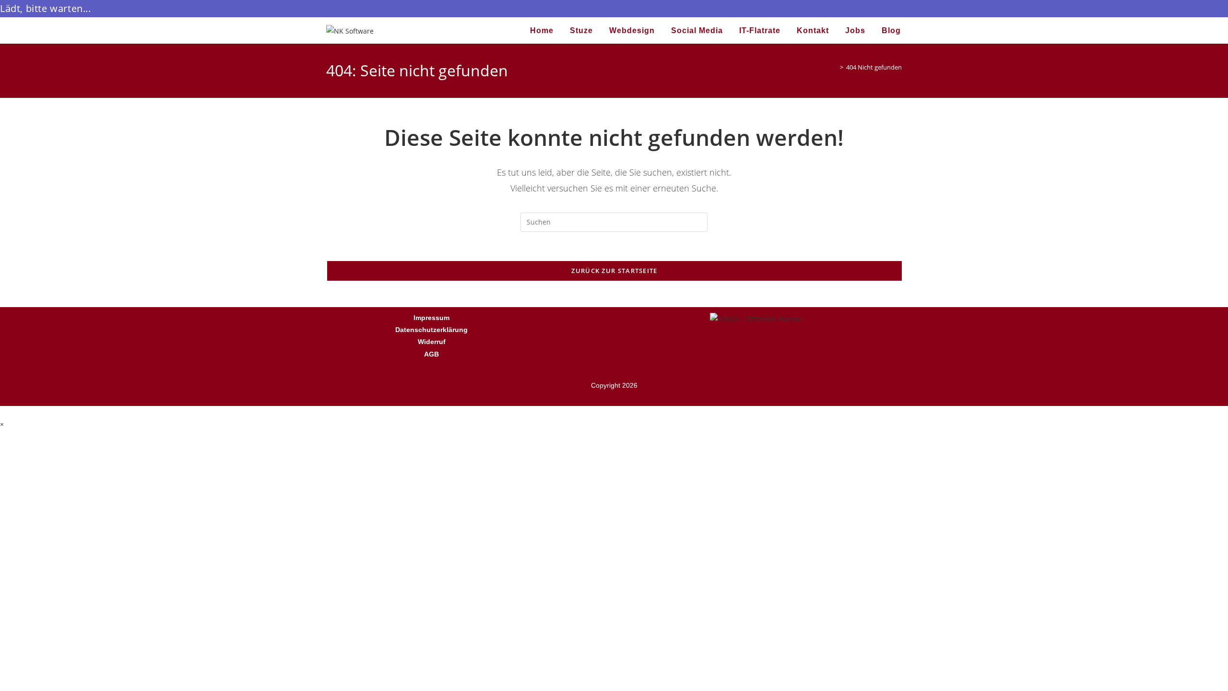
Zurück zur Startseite (614, 270)
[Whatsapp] (600, 324)
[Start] (834, 67)
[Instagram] (628, 324)
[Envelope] (656, 324)
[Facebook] (571, 324)
